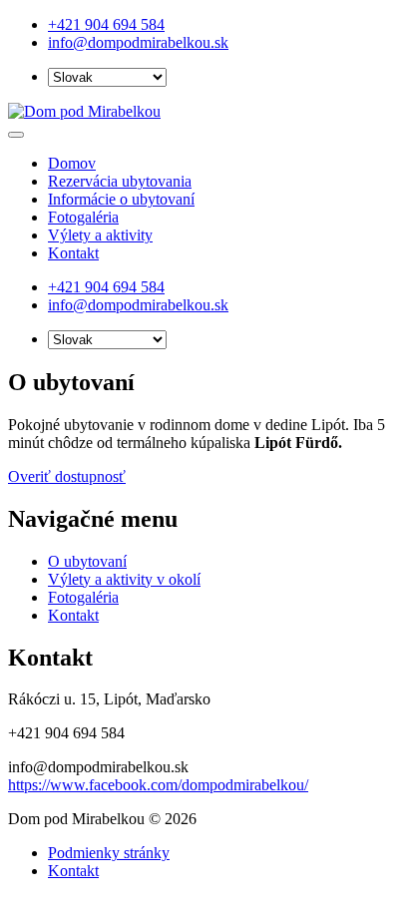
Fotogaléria (83, 217)
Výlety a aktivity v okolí (124, 579)
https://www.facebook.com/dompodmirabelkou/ (158, 784)
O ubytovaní (87, 561)
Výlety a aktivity (100, 235)
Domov (72, 163)
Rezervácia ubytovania (120, 181)
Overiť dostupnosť (67, 476)
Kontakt (73, 252)
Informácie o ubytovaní (121, 199)
